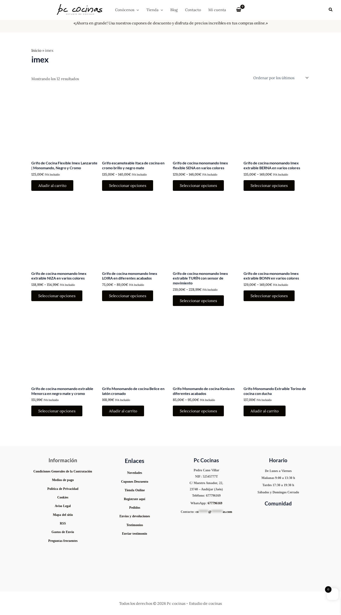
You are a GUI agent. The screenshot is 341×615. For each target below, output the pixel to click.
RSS (63, 523)
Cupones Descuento (134, 481)
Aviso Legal (63, 506)
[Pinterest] (275, 514)
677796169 (215, 503)
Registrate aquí (134, 499)
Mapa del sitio (63, 515)
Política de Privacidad (62, 489)
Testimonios (134, 525)
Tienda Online (135, 490)
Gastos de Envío (62, 532)
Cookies (62, 497)
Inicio (36, 50)
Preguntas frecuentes (62, 541)
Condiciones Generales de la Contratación (62, 471)
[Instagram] (268, 514)
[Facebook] (296, 514)
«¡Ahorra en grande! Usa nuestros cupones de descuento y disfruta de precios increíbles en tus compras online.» (171, 23)
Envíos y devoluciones (134, 516)
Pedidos (134, 507)
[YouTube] (261, 514)
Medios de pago (63, 480)
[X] (289, 514)
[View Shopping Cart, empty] (238, 9)
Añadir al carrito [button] (52, 185)
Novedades (134, 473)
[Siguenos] (134, 544)
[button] (136, 9)
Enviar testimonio (134, 533)
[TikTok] (282, 514)
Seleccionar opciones (127, 185)
